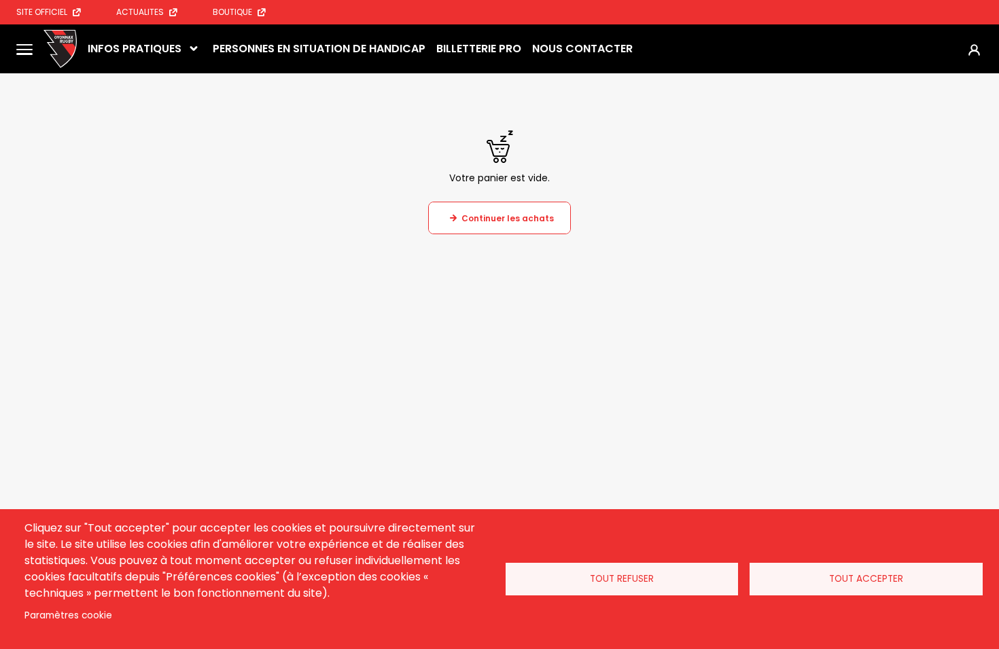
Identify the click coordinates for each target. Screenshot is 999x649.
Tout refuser (622, 578)
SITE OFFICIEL (41, 12)
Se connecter (974, 49)
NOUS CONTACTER (582, 48)
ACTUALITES (140, 12)
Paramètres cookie (68, 615)
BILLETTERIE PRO (478, 48)
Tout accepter (866, 578)
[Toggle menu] (24, 49)
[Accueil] (60, 49)
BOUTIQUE (232, 12)
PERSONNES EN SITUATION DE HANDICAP (319, 48)
